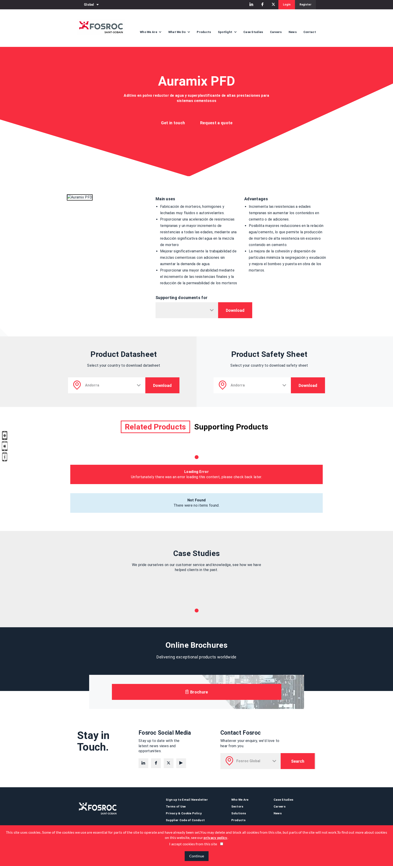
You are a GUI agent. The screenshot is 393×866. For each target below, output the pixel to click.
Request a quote (216, 122)
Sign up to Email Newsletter (187, 799)
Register (305, 4)
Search (297, 761)
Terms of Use (176, 806)
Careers (276, 32)
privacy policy (215, 837)
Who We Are (240, 799)
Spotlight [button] (225, 32)
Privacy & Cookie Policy (184, 813)
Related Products (155, 426)
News (293, 32)
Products (204, 32)
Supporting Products (231, 426)
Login (287, 4)
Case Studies (253, 32)
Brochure (198, 692)
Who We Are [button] (149, 32)
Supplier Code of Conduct (185, 820)
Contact (309, 32)
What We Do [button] (177, 32)
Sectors (237, 806)
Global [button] (89, 4)
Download (235, 310)
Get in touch (173, 122)
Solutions (238, 813)
